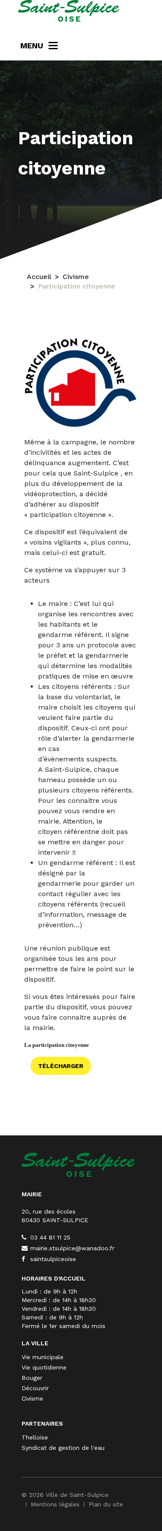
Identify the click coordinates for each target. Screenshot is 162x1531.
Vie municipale (43, 1356)
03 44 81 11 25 (49, 1237)
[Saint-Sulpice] (68, 11)
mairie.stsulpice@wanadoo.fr (71, 1248)
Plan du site (106, 1504)
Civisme (76, 277)
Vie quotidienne (44, 1367)
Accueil (39, 277)
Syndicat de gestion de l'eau (63, 1447)
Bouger (32, 1377)
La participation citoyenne (56, 1045)
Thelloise (35, 1437)
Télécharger (60, 1065)
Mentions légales (55, 1504)
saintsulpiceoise (52, 1258)
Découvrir (35, 1388)
